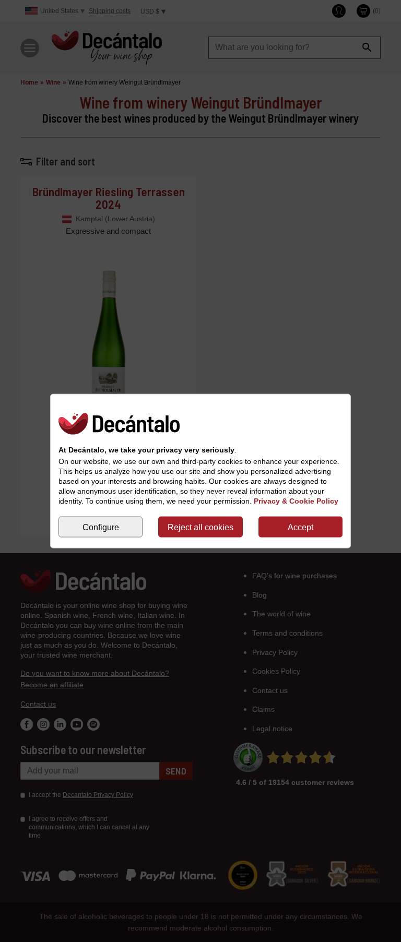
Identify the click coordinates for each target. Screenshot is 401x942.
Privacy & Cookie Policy (296, 501)
